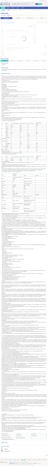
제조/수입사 (43, 60)
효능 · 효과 (12, 60)
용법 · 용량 (20, 60)
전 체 (4, 60)
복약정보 (35, 60)
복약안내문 (18, 18)
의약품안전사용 (13, 7)
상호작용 (41, 18)
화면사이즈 (2, 0)
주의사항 (28, 60)
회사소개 (22, 7)
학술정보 (17, 7)
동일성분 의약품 (30, 18)
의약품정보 (8, 7)
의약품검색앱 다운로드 (44, 0)
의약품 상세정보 (6, 18)
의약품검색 (3, 7)
